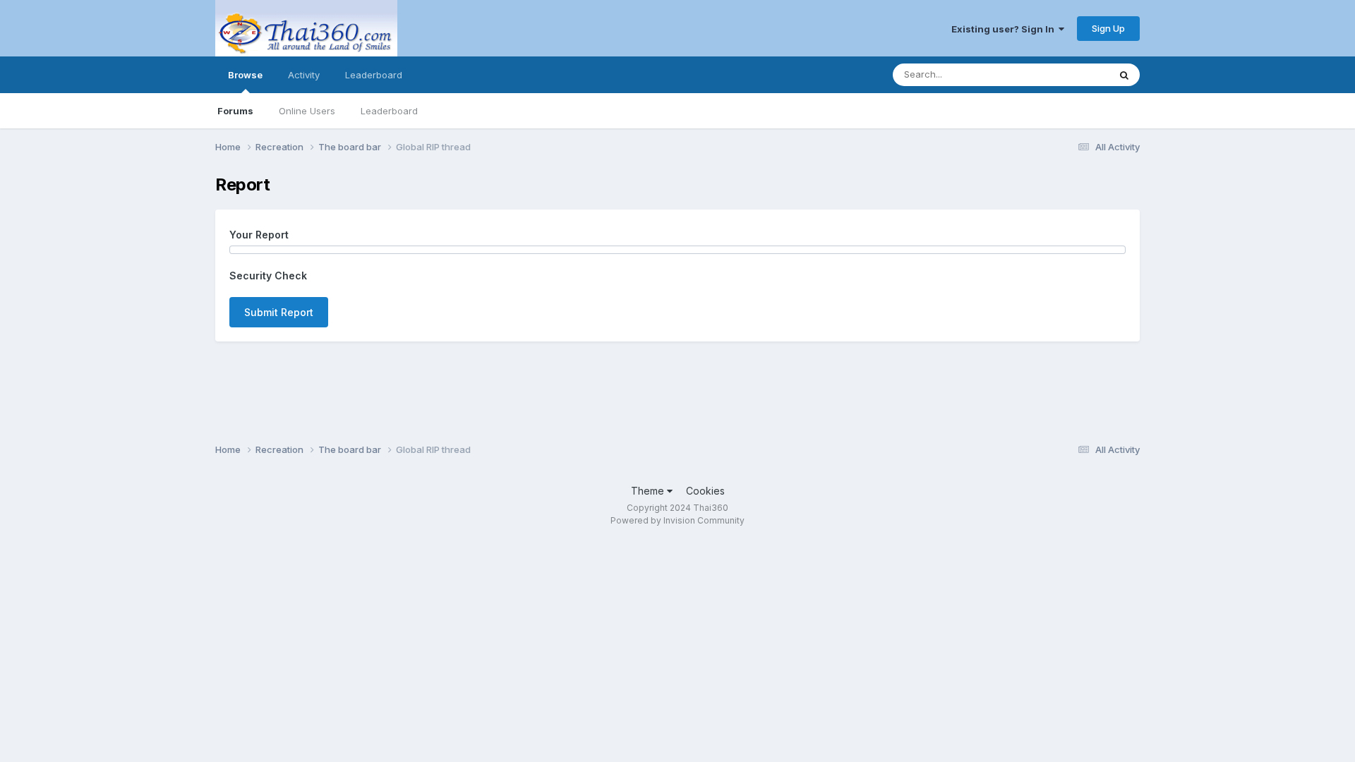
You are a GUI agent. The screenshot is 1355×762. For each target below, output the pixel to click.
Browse (245, 74)
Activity (304, 74)
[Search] (1124, 75)
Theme (649, 491)
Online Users (307, 110)
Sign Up (1108, 28)
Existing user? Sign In (1005, 29)
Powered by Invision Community (677, 520)
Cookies (705, 491)
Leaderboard (389, 110)
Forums (235, 110)
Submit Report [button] (278, 312)
